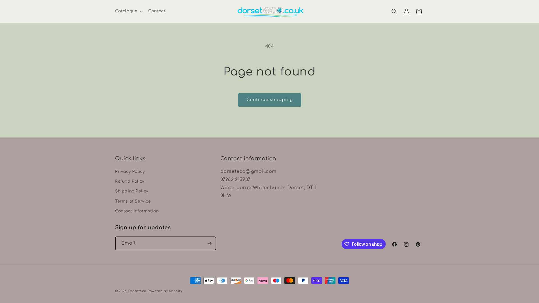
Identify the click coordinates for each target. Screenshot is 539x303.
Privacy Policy (130, 171)
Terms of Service (133, 201)
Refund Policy (130, 181)
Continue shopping (269, 99)
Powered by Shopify (165, 291)
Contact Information (137, 211)
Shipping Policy (132, 191)
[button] (128, 11)
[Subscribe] (209, 243)
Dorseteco (137, 291)
